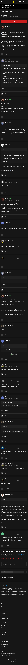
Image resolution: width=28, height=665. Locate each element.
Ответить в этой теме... (10, 564)
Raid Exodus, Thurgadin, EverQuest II (10, 6)
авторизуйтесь (20, 554)
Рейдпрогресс (4, 618)
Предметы (3, 632)
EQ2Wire (3, 609)
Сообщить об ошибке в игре (8, 653)
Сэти (6, 59)
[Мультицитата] (2, 54)
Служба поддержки (6, 651)
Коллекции (3, 634)
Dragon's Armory (5, 616)
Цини (5, 15)
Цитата (7, 54)
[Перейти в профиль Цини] (2, 27)
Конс (6, 144)
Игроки (3, 625)
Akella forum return (5, 655)
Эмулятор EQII (4, 644)
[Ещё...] (25, 27)
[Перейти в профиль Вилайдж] (2, 447)
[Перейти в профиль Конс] (2, 145)
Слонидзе (8, 240)
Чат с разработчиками (6, 648)
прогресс (3, 594)
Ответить (14, 21)
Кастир (7, 533)
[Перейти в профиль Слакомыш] (2, 258)
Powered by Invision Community (14, 662)
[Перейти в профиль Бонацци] (2, 495)
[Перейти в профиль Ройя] (2, 223)
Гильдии (3, 627)
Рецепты (3, 630)
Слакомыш (8, 257)
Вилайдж (7, 447)
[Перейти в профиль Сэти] (2, 60)
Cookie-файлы (16, 659)
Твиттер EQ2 (4, 646)
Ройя (6, 222)
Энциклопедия (4, 606)
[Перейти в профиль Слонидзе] (2, 241)
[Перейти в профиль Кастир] (2, 533)
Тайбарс (7, 380)
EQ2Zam (3, 611)
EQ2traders (3, 613)
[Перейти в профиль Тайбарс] (2, 381)
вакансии (10, 594)
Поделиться (7, 571)
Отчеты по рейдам (14, 16)
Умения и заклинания (6, 636)
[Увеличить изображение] (4, 33)
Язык (9, 659)
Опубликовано (12, 28)
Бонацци (7, 494)
